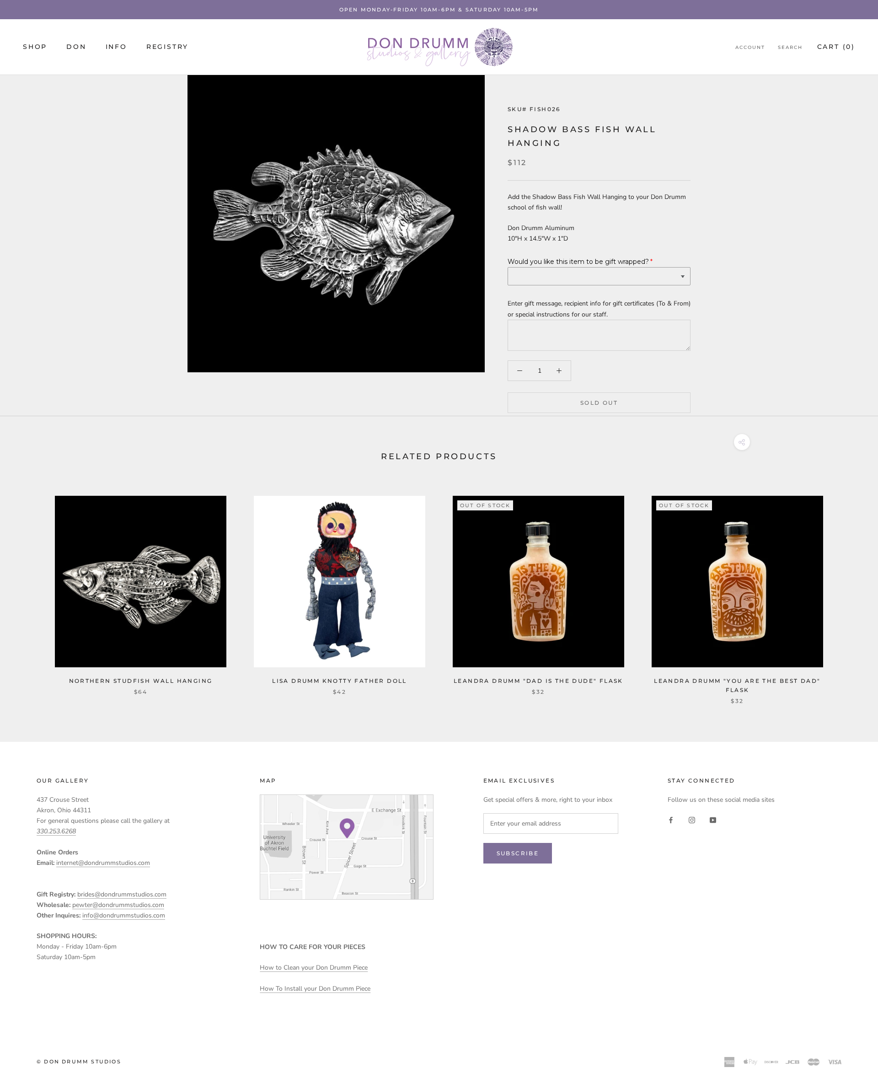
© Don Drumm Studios (79, 1061)
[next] (849, 590)
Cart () (836, 47)
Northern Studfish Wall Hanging (141, 680)
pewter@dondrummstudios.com (118, 905)
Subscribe (518, 853)
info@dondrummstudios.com (123, 915)
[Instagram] (692, 819)
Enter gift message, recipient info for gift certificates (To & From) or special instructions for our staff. (599, 308)
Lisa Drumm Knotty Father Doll (339, 680)
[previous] (28, 590)
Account (750, 48)
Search (790, 48)
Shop (35, 47)
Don (76, 47)
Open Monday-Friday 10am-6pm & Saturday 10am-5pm (439, 9)
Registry (167, 47)
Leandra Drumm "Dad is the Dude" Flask (538, 680)
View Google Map (347, 847)
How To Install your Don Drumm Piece (315, 988)
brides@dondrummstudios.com (121, 894)
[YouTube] (713, 819)
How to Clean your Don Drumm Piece (314, 967)
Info (116, 47)
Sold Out (599, 402)
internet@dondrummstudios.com (103, 862)
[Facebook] (671, 819)
